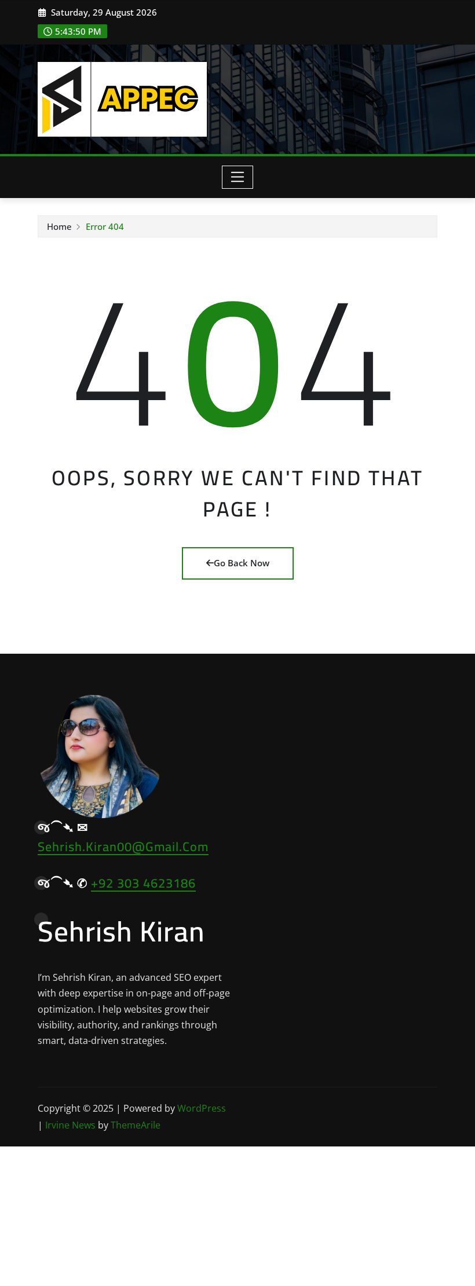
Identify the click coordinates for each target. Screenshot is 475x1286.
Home (59, 226)
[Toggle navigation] (238, 177)
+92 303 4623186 (143, 883)
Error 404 (105, 226)
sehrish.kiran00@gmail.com (123, 846)
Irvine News (70, 1125)
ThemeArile (135, 1125)
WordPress (201, 1108)
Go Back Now (241, 563)
